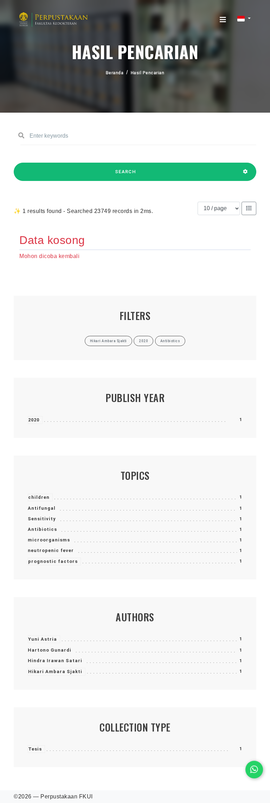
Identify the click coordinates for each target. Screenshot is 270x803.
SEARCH (125, 171)
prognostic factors (53, 561)
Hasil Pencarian (148, 72)
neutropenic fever (51, 550)
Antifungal (42, 508)
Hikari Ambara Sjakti (55, 671)
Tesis (35, 749)
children (39, 497)
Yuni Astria (42, 639)
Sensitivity (42, 518)
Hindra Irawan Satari (55, 660)
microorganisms (49, 539)
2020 (33, 419)
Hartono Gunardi (49, 650)
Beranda (115, 72)
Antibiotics (42, 529)
